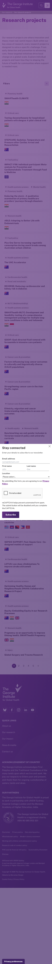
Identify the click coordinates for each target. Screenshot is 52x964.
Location (6, 473)
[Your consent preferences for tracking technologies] (13, 961)
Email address (8, 459)
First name (7, 466)
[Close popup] (49, 446)
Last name (31, 466)
